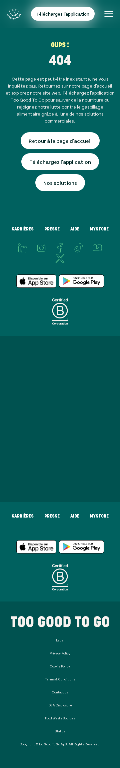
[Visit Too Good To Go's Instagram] (41, 247)
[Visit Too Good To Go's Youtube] (97, 247)
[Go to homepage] (13, 13)
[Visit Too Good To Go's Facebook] (60, 247)
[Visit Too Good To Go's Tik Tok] (78, 247)
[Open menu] (109, 14)
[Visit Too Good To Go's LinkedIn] (22, 247)
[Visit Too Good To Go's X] (60, 258)
